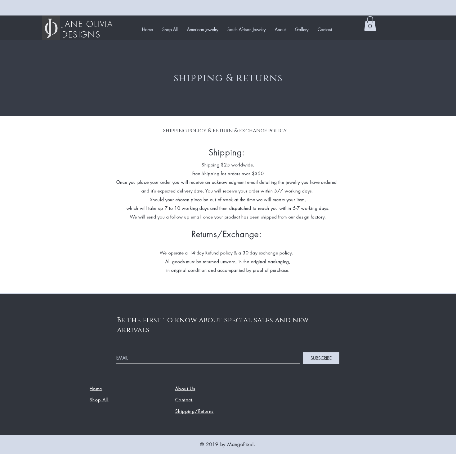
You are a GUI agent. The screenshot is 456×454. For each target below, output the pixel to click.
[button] (370, 23)
